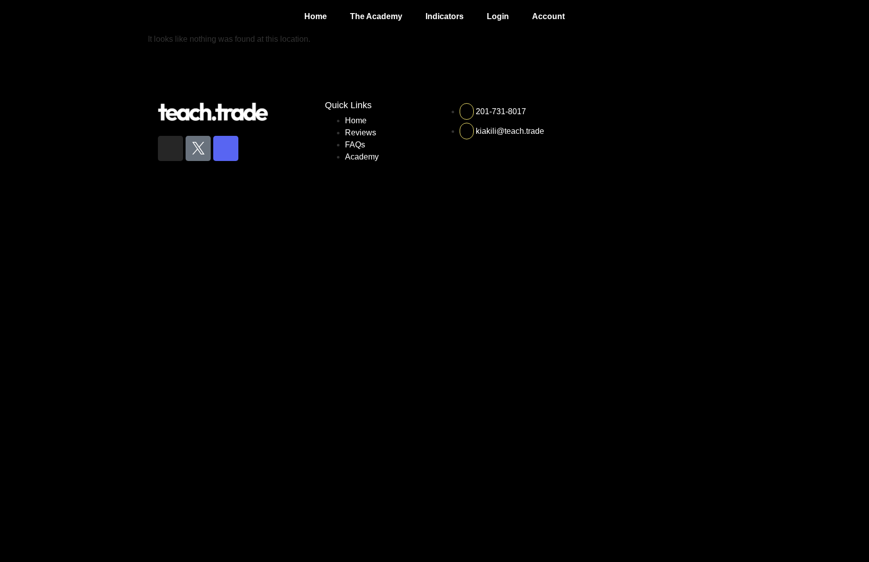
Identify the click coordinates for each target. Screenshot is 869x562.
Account (548, 16)
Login (498, 16)
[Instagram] (170, 148)
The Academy (376, 16)
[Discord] (225, 148)
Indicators (444, 16)
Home (315, 16)
